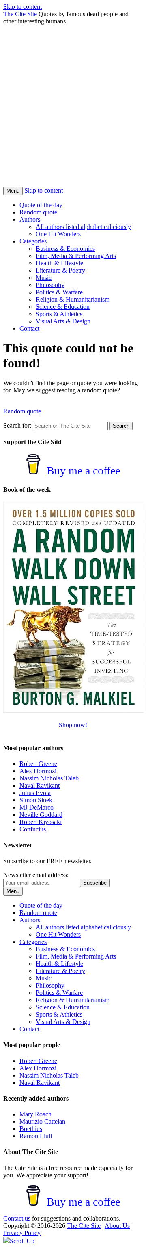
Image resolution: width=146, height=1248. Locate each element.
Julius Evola (35, 792)
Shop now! (73, 725)
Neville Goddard (40, 814)
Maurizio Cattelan (42, 1121)
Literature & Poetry (60, 270)
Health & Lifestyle (59, 263)
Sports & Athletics (59, 313)
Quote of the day (40, 204)
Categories (33, 241)
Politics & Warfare (59, 292)
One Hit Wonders (58, 234)
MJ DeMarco (36, 807)
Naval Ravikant (39, 785)
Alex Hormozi (37, 771)
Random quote (38, 212)
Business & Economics (65, 248)
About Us (117, 1225)
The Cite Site (20, 13)
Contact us (16, 1218)
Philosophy (50, 284)
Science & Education (63, 306)
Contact (29, 328)
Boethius (30, 1128)
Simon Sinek (35, 800)
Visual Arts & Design (63, 321)
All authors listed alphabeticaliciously (83, 226)
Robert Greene (38, 763)
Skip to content (22, 6)
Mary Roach (35, 1114)
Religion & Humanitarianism (73, 299)
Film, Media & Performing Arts (76, 255)
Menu (12, 191)
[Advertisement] (73, 109)
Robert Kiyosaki (40, 821)
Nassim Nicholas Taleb (49, 778)
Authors (29, 219)
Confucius (32, 829)
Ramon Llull (35, 1136)
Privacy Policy (22, 1232)
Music (44, 277)
